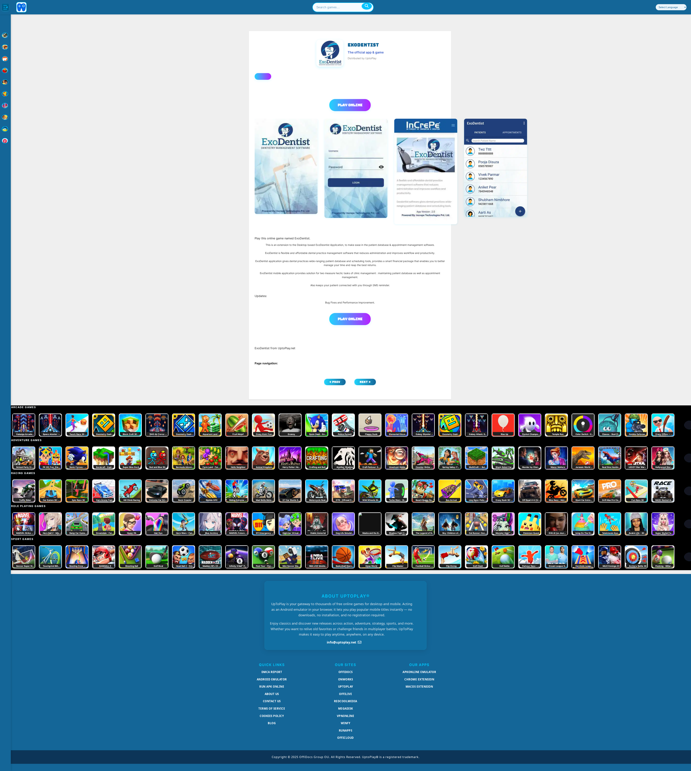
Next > (365, 382)
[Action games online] (5, 35)
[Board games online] (5, 58)
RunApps (345, 730)
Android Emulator (272, 679)
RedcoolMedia (345, 701)
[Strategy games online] (5, 117)
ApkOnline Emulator (419, 672)
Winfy (345, 723)
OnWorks (345, 679)
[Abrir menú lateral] (5, 7)
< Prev (334, 382)
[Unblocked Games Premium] (5, 140)
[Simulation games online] (5, 94)
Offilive (345, 694)
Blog (272, 723)
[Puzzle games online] (5, 82)
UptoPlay (345, 686)
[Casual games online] (5, 70)
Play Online (350, 105)
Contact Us (272, 701)
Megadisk (345, 708)
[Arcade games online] (5, 47)
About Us (272, 694)
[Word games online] (5, 129)
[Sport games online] (5, 105)
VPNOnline (345, 716)
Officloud (345, 737)
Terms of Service (271, 708)
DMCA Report (271, 672)
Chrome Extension (419, 679)
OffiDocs (345, 672)
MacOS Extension (419, 686)
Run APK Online (271, 686)
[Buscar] (367, 6)
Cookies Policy (272, 716)
